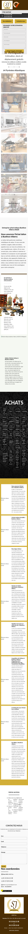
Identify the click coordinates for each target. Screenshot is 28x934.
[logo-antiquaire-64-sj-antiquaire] (7, 5)
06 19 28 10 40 (8, 17)
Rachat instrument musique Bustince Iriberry (20, 801)
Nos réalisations (7, 21)
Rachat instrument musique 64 (14, 143)
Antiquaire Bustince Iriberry (14, 811)
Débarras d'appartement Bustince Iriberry (14, 805)
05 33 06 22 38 (8, 15)
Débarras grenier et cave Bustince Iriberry (9, 810)
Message (3, 852)
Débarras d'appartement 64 (14, 123)
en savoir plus (14, 91)
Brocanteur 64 (14, 183)
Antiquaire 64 (14, 82)
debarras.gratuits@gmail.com (10, 884)
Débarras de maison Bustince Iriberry (9, 801)
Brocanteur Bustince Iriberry (14, 799)
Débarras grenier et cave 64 (14, 103)
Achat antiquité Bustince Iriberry (20, 808)
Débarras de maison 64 (14, 203)
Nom (2, 836)
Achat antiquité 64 (14, 163)
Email (2, 841)
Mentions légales (14, 930)
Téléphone (3, 847)
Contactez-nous (20, 21)
